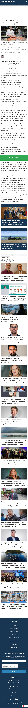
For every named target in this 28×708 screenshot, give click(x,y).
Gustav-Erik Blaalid (14, 683)
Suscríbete (14, 671)
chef (15, 255)
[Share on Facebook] (9, 64)
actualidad (5, 257)
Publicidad (14, 634)
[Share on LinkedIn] (14, 64)
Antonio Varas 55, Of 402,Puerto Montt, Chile (14, 703)
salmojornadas (7, 255)
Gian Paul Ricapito (14, 689)
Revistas (11, 4)
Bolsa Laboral (5, 4)
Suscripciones (14, 631)
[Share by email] (16, 64)
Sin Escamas (17, 4)
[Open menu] (26, 1)
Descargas (14, 644)
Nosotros (23, 4)
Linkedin (14, 647)
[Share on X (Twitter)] (11, 64)
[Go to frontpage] (12, 2)
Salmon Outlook (14, 637)
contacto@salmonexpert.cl (14, 695)
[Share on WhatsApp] (19, 64)
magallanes (22, 255)
